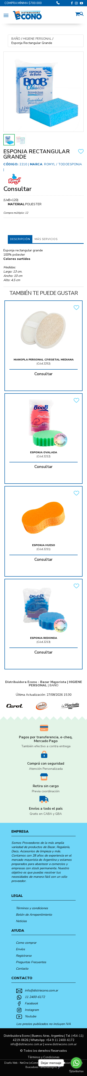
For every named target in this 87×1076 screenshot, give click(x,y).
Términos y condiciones (32, 908)
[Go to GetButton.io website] (76, 1071)
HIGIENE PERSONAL (37, 39)
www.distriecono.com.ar (61, 1044)
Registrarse (23, 956)
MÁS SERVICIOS (46, 239)
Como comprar (26, 943)
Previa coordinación (46, 791)
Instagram (32, 1010)
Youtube (30, 1016)
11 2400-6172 (35, 997)
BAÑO (15, 39)
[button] (78, 13)
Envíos (20, 949)
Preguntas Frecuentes (31, 962)
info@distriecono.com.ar (41, 990)
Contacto (22, 968)
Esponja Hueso (43, 545)
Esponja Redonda (43, 638)
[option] (14, 706)
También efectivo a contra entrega (45, 746)
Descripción (20, 239)
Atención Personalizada (46, 769)
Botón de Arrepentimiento (34, 915)
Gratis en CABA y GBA (46, 814)
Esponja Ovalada (43, 452)
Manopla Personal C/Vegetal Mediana (44, 359)
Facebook (31, 1003)
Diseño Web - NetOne (16, 1063)
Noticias (21, 921)
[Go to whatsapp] (76, 1062)
